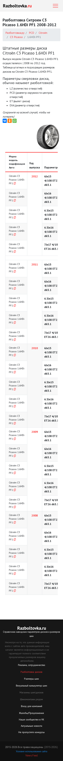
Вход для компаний (31, 706)
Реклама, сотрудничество (31, 665)
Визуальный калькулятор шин (31, 685)
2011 (34, 264)
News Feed (32, 755)
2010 (34, 348)
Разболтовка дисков (31, 671)
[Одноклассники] (10, 121)
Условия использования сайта (31, 751)
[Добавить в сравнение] (15, 183)
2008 (34, 515)
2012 (34, 176)
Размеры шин (31, 678)
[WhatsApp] (14, 121)
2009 (34, 432)
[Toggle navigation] (55, 5)
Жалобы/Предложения (31, 713)
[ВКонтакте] (5, 121)
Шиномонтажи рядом (31, 699)
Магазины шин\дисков (31, 692)
